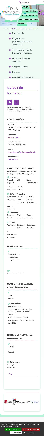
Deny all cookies (32, 429)
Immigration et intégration (22, 77)
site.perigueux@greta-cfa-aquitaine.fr (21, 152)
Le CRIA (24, 7)
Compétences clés (20, 67)
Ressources (31, 15)
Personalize (16, 433)
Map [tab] (10, 374)
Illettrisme (16, 72)
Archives (22, 24)
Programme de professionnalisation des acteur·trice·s (22, 42)
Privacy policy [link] (28, 433)
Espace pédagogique (28, 19)
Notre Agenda (18, 33)
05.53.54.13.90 (13, 137)
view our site (13, 159)
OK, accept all (13, 429)
